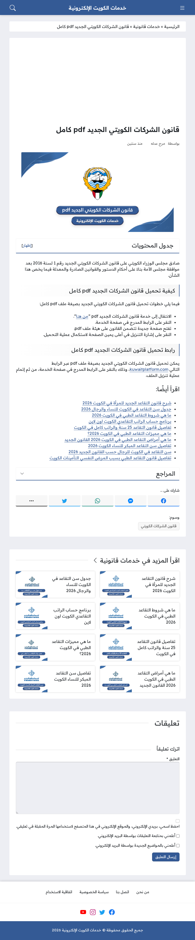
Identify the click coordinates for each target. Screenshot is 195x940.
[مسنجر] (131, 500)
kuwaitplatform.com (149, 369)
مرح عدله (158, 143)
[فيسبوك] (164, 500)
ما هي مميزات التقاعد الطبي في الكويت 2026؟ (129, 433)
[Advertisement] (98, 82)
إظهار (27, 245)
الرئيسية (172, 26)
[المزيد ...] (31, 500)
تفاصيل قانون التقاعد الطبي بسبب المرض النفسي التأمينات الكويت (110, 457)
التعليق (173, 759)
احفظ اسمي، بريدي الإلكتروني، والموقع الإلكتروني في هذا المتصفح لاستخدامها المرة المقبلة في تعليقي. (98, 826)
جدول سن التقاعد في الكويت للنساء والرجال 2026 (126, 409)
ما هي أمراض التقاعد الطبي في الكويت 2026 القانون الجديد (117, 439)
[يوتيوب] (83, 912)
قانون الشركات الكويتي (158, 526)
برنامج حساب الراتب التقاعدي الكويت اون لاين (130, 421)
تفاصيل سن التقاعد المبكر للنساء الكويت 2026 (129, 445)
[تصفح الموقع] (182, 8)
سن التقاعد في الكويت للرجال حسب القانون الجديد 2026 (120, 451)
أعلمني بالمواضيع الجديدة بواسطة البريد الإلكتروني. (135, 845)
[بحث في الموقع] (13, 8)
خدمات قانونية (146, 26)
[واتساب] (97, 500)
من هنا (82, 316)
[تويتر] (64, 500)
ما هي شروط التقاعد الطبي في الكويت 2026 (131, 415)
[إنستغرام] (93, 912)
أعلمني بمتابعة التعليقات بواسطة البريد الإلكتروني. (136, 835)
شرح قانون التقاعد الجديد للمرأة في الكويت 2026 (127, 402)
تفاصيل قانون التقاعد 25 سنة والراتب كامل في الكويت (122, 427)
